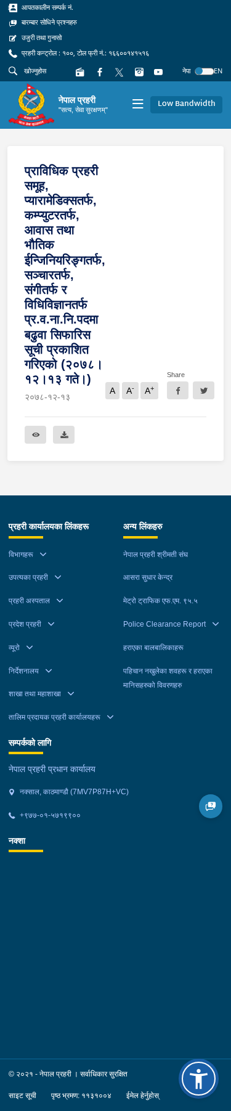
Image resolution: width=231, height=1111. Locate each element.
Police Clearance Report (164, 624)
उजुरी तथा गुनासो (41, 37)
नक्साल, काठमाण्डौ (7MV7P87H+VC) (73, 791)
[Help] (211, 806)
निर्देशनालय (24, 671)
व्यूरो (14, 647)
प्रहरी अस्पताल (29, 600)
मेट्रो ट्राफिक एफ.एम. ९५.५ (160, 600)
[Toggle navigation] (137, 105)
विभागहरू (21, 554)
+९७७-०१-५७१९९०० (49, 815)
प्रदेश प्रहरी (25, 624)
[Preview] (35, 435)
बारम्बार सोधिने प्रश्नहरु (48, 22)
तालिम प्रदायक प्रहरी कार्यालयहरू (54, 717)
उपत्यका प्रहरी (28, 577)
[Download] (64, 435)
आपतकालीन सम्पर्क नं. (46, 7)
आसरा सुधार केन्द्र (147, 577)
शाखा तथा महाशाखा (35, 694)
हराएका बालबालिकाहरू (153, 647)
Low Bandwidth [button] (187, 104)
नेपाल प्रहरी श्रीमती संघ (155, 554)
